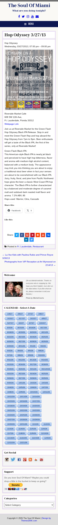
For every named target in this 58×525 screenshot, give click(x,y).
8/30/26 (10, 346)
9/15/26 (10, 364)
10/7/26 (45, 387)
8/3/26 (10, 328)
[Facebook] (19, 16)
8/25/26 (45, 337)
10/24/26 (11, 415)
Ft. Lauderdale (24, 246)
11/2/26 (47, 424)
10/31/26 (23, 424)
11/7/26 (10, 433)
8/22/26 (10, 337)
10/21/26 (11, 410)
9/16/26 (22, 364)
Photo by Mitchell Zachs (35, 298)
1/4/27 (10, 314)
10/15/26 (11, 401)
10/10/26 (34, 392)
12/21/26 (23, 443)
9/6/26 (41, 351)
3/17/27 (22, 318)
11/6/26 (44, 429)
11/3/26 (10, 429)
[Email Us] (37, 16)
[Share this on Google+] (27, 235)
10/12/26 (11, 397)
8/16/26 (32, 328)
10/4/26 (10, 387)
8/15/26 (21, 328)
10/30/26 (11, 424)
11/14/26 (11, 438)
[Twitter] (23, 16)
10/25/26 (23, 415)
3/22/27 (33, 318)
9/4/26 (20, 351)
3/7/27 (30, 314)
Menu (31, 24)
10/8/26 (10, 392)
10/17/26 (36, 401)
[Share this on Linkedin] (26, 239)
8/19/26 (22, 332)
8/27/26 (22, 341)
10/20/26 (36, 406)
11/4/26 (22, 429)
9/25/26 (45, 374)
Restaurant (38, 246)
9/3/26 (10, 351)
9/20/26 (22, 369)
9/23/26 (22, 374)
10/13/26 (23, 397)
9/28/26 (33, 378)
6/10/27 (42, 323)
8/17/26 (44, 328)
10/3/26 (45, 383)
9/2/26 (43, 346)
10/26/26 (36, 415)
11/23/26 (35, 438)
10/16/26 (23, 401)
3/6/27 (20, 314)
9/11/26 (10, 360)
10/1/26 (22, 383)
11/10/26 (44, 433)
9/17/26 (33, 364)
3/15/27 (10, 318)
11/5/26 (33, 429)
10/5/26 (22, 387)
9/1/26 (32, 346)
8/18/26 (10, 332)
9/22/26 (10, 374)
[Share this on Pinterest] (32, 235)
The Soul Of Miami (29, 5)
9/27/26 (22, 378)
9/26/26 (10, 378)
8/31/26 (22, 346)
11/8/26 (22, 433)
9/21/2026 (46, 369)
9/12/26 (22, 360)
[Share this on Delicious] (31, 239)
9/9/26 (30, 355)
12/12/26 (11, 443)
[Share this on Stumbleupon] (43, 235)
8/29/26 (45, 341)
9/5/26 (30, 351)
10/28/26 (23, 420)
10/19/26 (23, 406)
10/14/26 (36, 397)
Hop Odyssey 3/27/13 (25, 35)
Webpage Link (11, 124)
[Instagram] (28, 16)
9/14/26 (44, 360)
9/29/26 (45, 378)
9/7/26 (10, 355)
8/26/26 (10, 341)
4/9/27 (44, 318)
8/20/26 (33, 332)
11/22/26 (23, 438)
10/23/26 (36, 410)
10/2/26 (33, 383)
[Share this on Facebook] (22, 235)
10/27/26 (11, 420)
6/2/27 (21, 323)
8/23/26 (22, 337)
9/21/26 (33, 369)
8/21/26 (45, 332)
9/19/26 (10, 369)
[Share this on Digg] (48, 235)
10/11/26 (46, 392)
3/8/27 (41, 314)
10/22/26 (23, 410)
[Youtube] (32, 16)
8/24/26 (33, 337)
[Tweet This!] (17, 235)
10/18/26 (11, 406)
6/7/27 (31, 323)
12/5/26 (47, 438)
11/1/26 (35, 424)
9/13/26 (33, 360)
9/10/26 (41, 355)
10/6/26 (33, 387)
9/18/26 (45, 364)
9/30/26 (10, 383)
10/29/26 (36, 420)
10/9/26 (22, 392)
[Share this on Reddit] (38, 235)
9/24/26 (33, 374)
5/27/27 (10, 323)
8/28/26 (33, 341)
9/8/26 (20, 355)
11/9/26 (33, 433)
